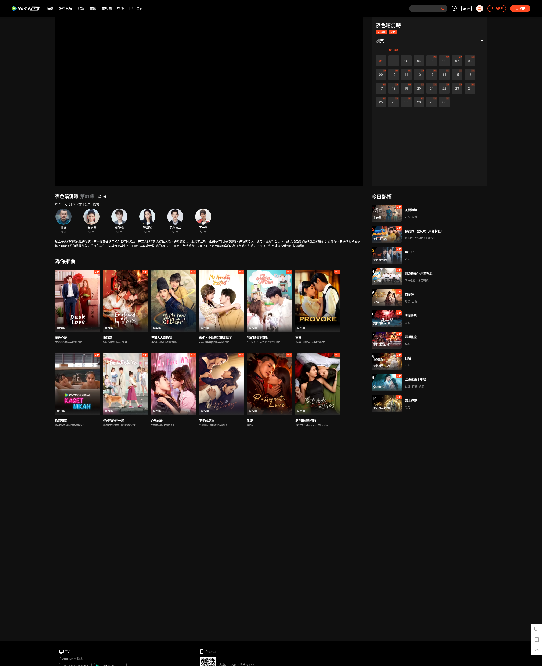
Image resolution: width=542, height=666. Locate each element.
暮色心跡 (61, 337)
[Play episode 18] (393, 88)
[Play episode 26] (393, 102)
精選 (50, 8)
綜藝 (80, 8)
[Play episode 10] (393, 74)
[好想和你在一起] (125, 384)
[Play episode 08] (470, 60)
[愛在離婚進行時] (317, 384)
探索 (139, 8)
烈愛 (250, 420)
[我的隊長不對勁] (269, 301)
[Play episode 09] (381, 74)
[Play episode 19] (406, 88)
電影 (93, 8)
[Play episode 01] (381, 60)
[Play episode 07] (457, 60)
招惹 (298, 337)
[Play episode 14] (444, 74)
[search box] (443, 8)
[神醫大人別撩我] (173, 301)
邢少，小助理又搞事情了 (215, 337)
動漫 (120, 8)
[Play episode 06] (444, 60)
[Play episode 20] (419, 88)
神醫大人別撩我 (161, 337)
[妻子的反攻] (221, 384)
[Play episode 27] (406, 102)
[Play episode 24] (470, 88)
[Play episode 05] (431, 60)
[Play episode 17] (381, 88)
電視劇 (107, 8)
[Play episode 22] (444, 88)
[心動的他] (173, 384)
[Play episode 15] (457, 74)
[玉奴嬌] (125, 301)
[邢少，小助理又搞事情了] (221, 301)
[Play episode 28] (419, 102)
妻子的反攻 (206, 420)
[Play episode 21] (431, 88)
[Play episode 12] (419, 74)
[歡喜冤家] (77, 384)
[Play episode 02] (393, 60)
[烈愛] (269, 384)
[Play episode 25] (381, 102)
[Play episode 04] (419, 60)
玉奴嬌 (107, 337)
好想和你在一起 (113, 420)
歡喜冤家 (61, 420)
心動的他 (157, 420)
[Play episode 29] (431, 102)
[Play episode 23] (457, 88)
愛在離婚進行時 (305, 420)
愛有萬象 (65, 8)
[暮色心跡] (77, 301)
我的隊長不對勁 (257, 337)
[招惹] (317, 301)
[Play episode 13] (431, 74)
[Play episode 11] (406, 74)
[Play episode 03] (406, 60)
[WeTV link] (26, 8)
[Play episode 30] (444, 102)
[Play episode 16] (470, 74)
